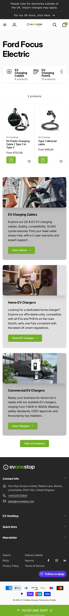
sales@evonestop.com (21, 501)
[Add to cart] (11, 159)
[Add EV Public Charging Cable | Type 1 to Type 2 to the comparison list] (29, 161)
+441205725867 (17, 495)
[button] (5, 25)
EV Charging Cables (21, 73)
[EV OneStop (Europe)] (19, 469)
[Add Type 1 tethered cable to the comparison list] (61, 161)
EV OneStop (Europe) (30, 600)
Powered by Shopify (47, 600)
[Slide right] (62, 74)
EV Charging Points (48, 73)
